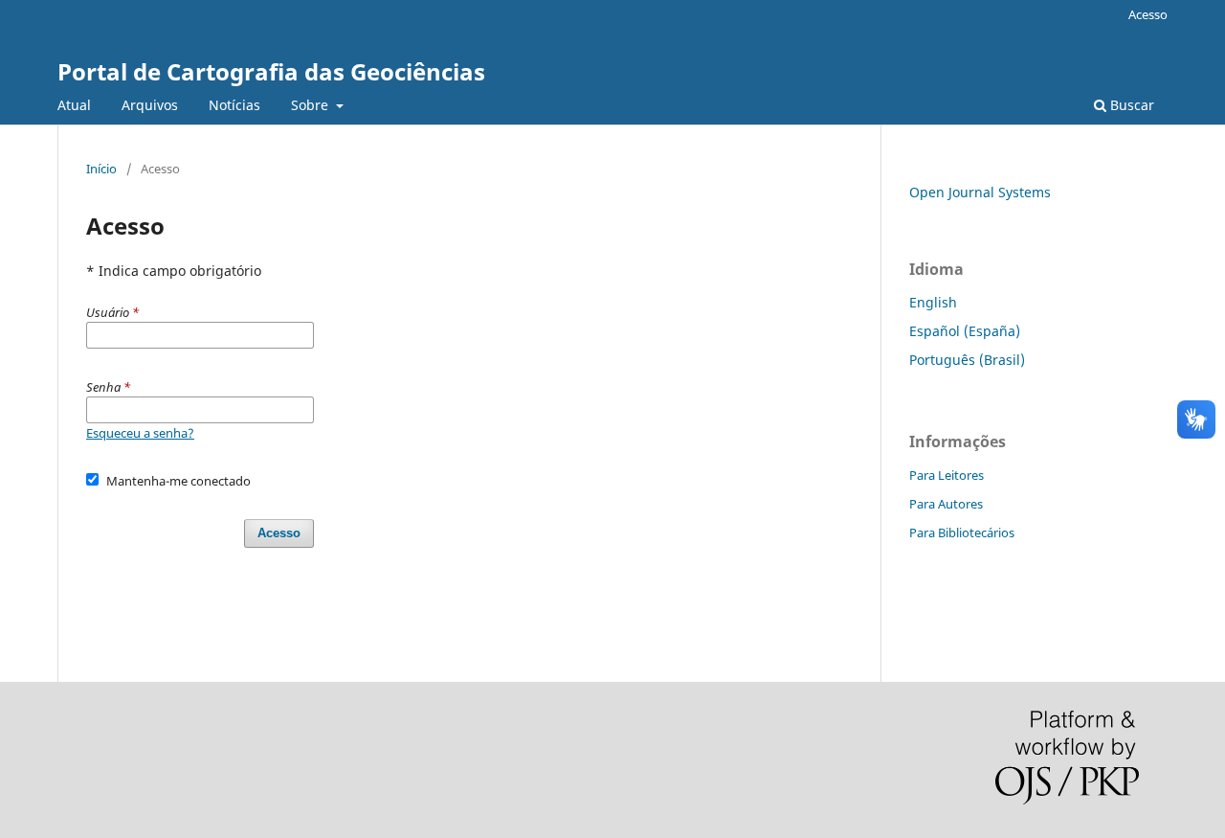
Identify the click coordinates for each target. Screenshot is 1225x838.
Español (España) (964, 331)
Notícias (234, 105)
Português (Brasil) (967, 360)
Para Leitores (946, 475)
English (933, 302)
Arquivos (150, 105)
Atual (74, 105)
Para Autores (946, 503)
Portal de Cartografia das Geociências (271, 71)
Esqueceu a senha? (140, 433)
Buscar (1130, 105)
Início (101, 168)
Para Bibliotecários (961, 532)
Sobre (311, 105)
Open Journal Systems (980, 192)
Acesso (1148, 14)
